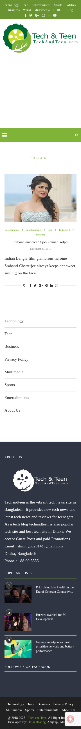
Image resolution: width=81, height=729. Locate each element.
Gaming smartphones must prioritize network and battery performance (55, 646)
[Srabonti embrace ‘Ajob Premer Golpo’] (40, 198)
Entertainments (33, 229)
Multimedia (42, 10)
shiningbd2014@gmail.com (40, 546)
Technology (11, 5)
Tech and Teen (37, 717)
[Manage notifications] (70, 719)
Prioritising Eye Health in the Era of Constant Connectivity (55, 590)
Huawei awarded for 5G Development (51, 617)
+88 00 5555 (28, 561)
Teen (25, 5)
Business (14, 10)
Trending (40, 234)
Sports (58, 5)
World (27, 10)
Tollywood (64, 229)
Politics (71, 5)
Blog (70, 10)
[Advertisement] (40, 96)
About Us (12, 410)
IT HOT (58, 10)
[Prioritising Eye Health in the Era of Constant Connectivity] (18, 594)
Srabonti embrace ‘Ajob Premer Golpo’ (41, 242)
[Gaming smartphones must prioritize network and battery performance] (18, 649)
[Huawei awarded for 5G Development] (18, 622)
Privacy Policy (16, 359)
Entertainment (41, 5)
